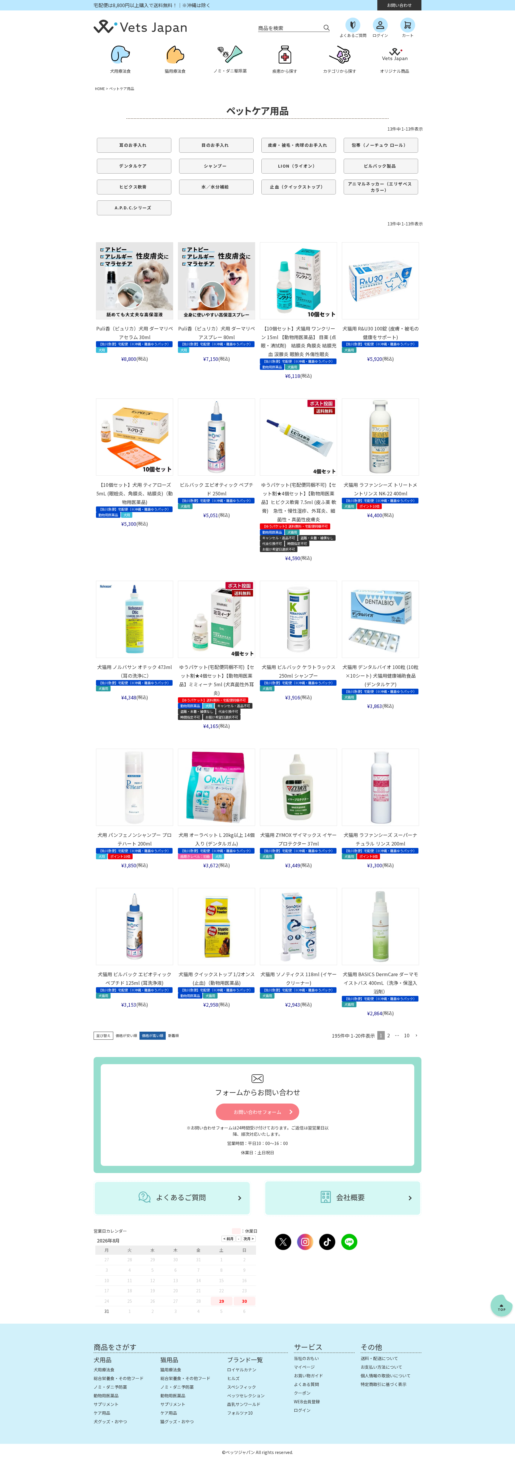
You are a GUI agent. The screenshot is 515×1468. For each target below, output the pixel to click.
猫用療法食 (170, 1370)
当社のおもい (306, 1358)
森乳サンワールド (243, 1404)
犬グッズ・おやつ (110, 1421)
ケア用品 (102, 1413)
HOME (100, 88)
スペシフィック (241, 1387)
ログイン (302, 1410)
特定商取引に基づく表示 (384, 1384)
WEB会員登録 (307, 1401)
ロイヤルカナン (241, 1370)
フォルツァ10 (240, 1413)
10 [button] (406, 1035)
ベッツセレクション (246, 1396)
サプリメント (106, 1404)
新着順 (173, 1035)
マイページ (304, 1367)
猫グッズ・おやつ (177, 1421)
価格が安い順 (126, 1035)
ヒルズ (233, 1378)
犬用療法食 (104, 1370)
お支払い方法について (381, 1367)
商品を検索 (270, 28)
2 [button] (388, 1035)
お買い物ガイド (308, 1376)
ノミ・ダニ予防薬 (110, 1387)
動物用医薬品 (106, 1396)
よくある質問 (306, 1384)
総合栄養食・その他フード (119, 1378)
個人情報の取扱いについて (386, 1376)
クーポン (302, 1393)
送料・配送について (379, 1358)
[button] (416, 1035)
